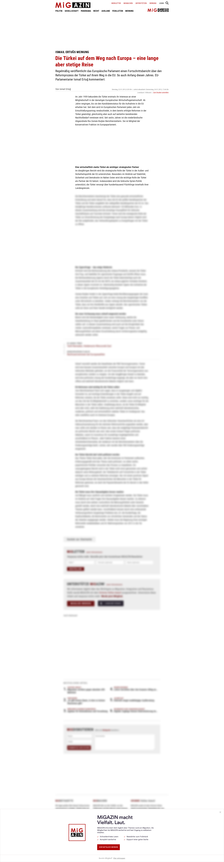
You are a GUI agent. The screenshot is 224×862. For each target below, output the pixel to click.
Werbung (152, 3)
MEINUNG (129, 11)
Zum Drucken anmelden (161, 93)
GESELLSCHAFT (72, 11)
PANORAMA (86, 11)
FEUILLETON (117, 11)
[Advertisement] (112, 31)
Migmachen (128, 3)
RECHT (96, 11)
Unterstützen (141, 3)
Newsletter (116, 3)
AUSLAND (106, 11)
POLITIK (58, 11)
